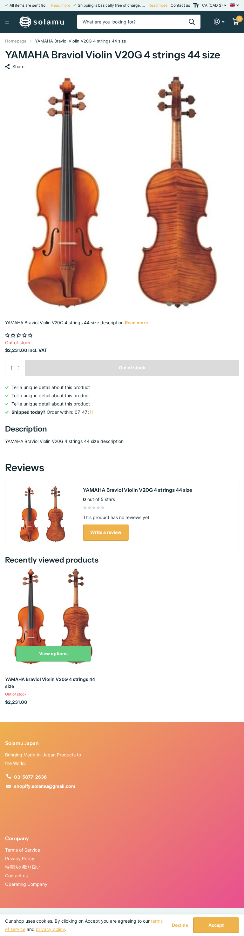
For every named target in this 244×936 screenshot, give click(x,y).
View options (53, 653)
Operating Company (26, 884)
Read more (60, 5)
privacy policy (50, 929)
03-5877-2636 (30, 777)
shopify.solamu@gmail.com (44, 786)
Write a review (105, 532)
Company (17, 838)
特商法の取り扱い (23, 867)
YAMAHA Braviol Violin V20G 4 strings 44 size (50, 682)
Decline (180, 925)
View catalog (8, 20)
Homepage (16, 40)
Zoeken (191, 22)
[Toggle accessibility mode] (196, 5)
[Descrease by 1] (19, 373)
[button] (19, 335)
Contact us (180, 5)
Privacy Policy (19, 858)
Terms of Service (22, 850)
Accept (216, 925)
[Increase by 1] (19, 362)
